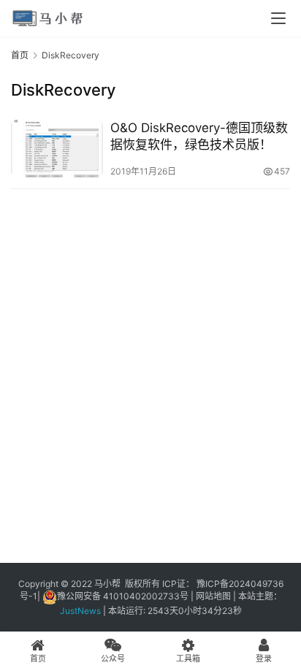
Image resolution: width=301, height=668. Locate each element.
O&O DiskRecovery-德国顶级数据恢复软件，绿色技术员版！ (199, 136)
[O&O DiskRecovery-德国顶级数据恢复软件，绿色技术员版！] (57, 148)
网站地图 (213, 596)
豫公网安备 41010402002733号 (124, 596)
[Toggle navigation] (278, 18)
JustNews (81, 610)
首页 (19, 55)
